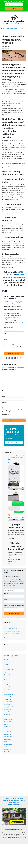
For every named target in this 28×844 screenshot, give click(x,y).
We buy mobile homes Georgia (12, 631)
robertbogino (7, 48)
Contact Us (20, 798)
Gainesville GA (7, 734)
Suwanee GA (7, 667)
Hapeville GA (7, 704)
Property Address (9, 328)
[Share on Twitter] (6, 291)
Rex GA (5, 679)
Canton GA (6, 742)
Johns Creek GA (8, 702)
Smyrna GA (6, 672)
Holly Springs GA (8, 732)
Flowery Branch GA (9, 707)
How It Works (6, 800)
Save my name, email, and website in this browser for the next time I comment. (13, 411)
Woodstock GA (7, 727)
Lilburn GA (6, 692)
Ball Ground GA (8, 744)
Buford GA (6, 724)
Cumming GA (7, 739)
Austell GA (6, 746)
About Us (20, 13)
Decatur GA (6, 717)
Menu (24, 29)
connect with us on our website (14, 276)
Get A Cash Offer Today (11, 13)
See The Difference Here (14, 442)
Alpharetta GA (7, 749)
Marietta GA (7, 729)
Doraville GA (7, 714)
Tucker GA (6, 664)
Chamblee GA (7, 722)
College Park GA (8, 719)
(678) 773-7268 (12, 29)
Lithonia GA (7, 689)
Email (6, 339)
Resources (22, 800)
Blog (18, 802)
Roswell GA (7, 674)
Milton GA (6, 684)
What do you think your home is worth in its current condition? (12, 346)
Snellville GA (7, 662)
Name (4, 391)
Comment (5, 372)
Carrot (24, 842)
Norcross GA (7, 682)
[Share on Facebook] (3, 291)
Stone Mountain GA (9, 669)
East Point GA (7, 709)
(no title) (6, 626)
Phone (6, 333)
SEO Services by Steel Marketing (14, 804)
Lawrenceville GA (8, 694)
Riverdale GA (7, 677)
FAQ (12, 800)
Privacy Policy (12, 802)
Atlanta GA (6, 659)
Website (4, 402)
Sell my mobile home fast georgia (13, 633)
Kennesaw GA (7, 697)
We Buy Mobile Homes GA (10, 628)
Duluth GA (6, 712)
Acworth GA (7, 751)
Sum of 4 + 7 (5, 414)
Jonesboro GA (7, 699)
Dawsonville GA (8, 737)
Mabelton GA (7, 687)
